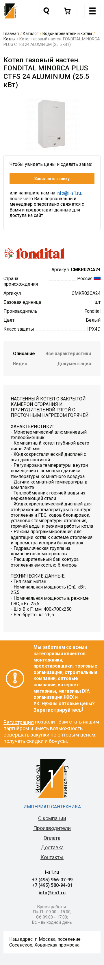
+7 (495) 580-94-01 (52, 885)
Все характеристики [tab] (68, 353)
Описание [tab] (24, 353)
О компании (52, 818)
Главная (11, 33)
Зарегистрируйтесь (58, 710)
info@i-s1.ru (68, 193)
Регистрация (18, 722)
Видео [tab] (20, 363)
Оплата (52, 838)
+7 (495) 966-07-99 (52, 879)
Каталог (30, 33)
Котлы (9, 39)
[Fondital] (34, 253)
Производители (52, 828)
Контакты (52, 857)
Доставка (52, 847)
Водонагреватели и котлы (67, 33)
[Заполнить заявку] (68, 11)
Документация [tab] (74, 363)
